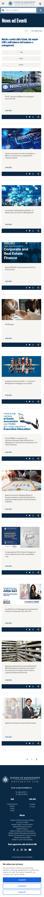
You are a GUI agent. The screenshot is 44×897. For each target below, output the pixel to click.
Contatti (32, 804)
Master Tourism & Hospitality (22, 840)
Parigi (12, 810)
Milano (12, 806)
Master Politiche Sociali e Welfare (22, 820)
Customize (22, 886)
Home (26, 31)
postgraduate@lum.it (24, 788)
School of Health (22, 822)
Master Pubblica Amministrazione (22, 831)
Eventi (21, 58)
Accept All (22, 880)
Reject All (22, 892)
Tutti (21, 52)
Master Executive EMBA (22, 837)
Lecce (12, 808)
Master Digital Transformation (22, 824)
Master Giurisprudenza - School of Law (22, 835)
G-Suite (32, 807)
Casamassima (12, 804)
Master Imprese (22, 829)
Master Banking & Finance (22, 827)
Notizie (21, 64)
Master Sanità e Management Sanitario (22, 833)
